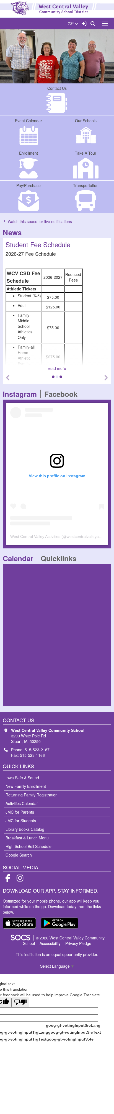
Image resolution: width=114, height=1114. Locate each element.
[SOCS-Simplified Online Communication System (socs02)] (20, 938)
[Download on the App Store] (19, 923)
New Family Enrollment (26, 786)
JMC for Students (21, 820)
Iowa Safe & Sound (22, 777)
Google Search (19, 855)
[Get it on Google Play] (59, 923)
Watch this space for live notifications (40, 221)
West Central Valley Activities (35, 536)
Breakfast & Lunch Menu (27, 837)
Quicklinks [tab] (60, 558)
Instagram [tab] (21, 394)
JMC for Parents (20, 812)
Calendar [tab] (20, 558)
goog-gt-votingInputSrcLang (73, 1025)
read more (57, 368)
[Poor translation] (20, 1002)
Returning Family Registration (32, 795)
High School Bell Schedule (28, 846)
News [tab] (14, 232)
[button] (8, 378)
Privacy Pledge (78, 943)
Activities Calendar (22, 803)
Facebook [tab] (62, 394)
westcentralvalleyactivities (89, 536)
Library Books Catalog (25, 829)
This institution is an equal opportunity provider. (57, 954)
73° (71, 23)
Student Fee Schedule (38, 244)
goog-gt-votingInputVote (70, 1039)
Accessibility (50, 943)
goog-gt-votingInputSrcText (74, 1032)
